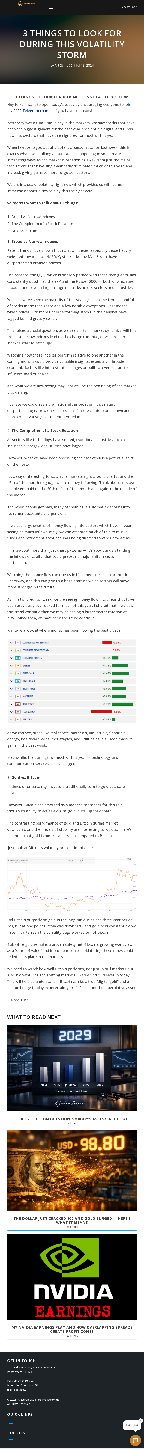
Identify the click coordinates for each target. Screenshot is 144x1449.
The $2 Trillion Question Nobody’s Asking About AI (72, 1119)
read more (72, 1123)
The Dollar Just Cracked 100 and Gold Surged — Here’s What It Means (72, 1220)
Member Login (129, 7)
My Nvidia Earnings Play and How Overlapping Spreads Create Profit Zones (72, 1329)
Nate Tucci (64, 65)
